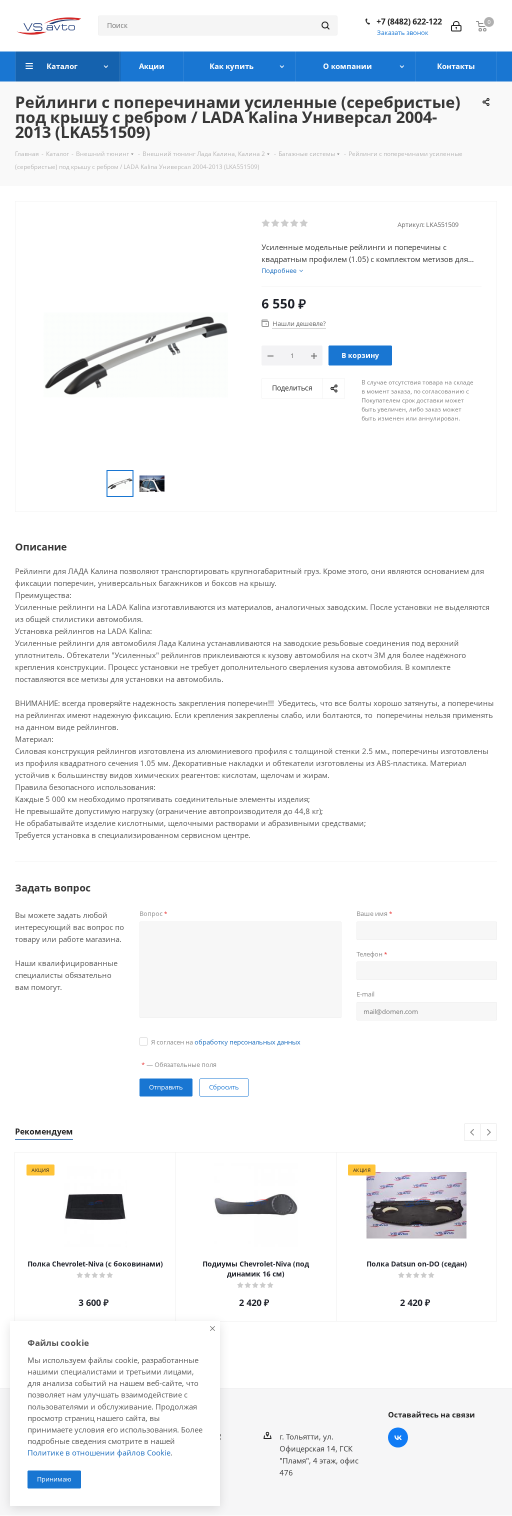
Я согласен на (225, 1042)
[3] (285, 224)
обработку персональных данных (247, 1042)
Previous (472, 1133)
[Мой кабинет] (456, 26)
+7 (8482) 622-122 (409, 21)
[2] (275, 224)
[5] (304, 224)
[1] (266, 224)
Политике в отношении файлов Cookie (99, 1453)
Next (488, 1133)
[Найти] (326, 26)
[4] (295, 224)
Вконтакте (398, 1438)
